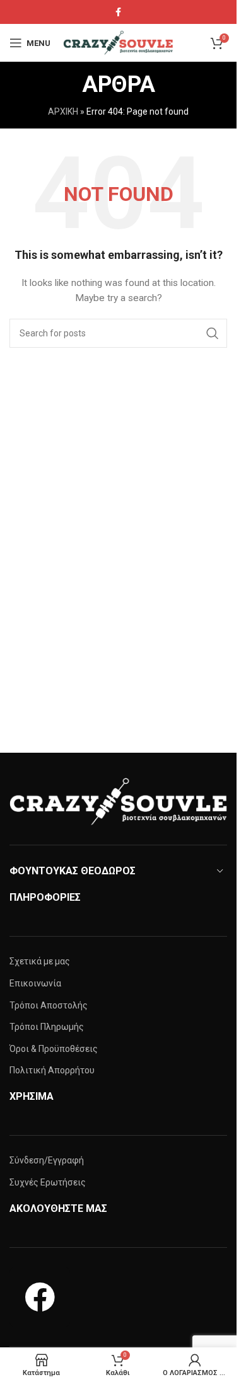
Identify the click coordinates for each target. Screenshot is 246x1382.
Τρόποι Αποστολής (48, 1005)
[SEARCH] (212, 333)
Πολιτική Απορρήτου (52, 1070)
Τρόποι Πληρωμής (46, 1027)
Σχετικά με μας (39, 961)
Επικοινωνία (35, 983)
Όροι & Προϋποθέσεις (53, 1049)
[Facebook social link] (118, 12)
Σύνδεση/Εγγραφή (46, 1160)
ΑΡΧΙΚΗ (63, 111)
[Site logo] (119, 42)
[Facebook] (39, 1297)
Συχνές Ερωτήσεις (47, 1182)
